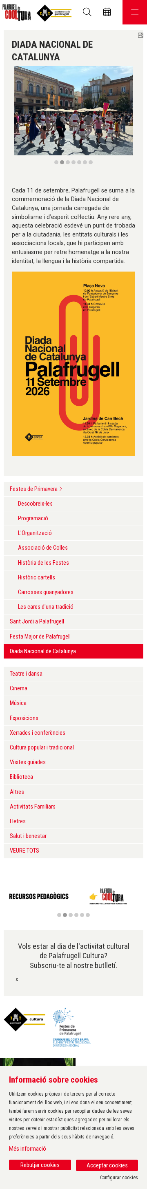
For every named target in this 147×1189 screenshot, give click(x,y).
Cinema (18, 688)
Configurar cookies (119, 1177)
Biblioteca (21, 777)
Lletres (18, 821)
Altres (17, 792)
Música (18, 703)
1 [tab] (56, 162)
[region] (73, 116)
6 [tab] (85, 162)
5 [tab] (79, 162)
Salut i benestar (28, 836)
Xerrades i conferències (37, 732)
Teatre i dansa (26, 673)
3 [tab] (68, 162)
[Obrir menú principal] (134, 12)
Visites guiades (28, 762)
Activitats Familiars (33, 806)
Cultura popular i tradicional (42, 747)
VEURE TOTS (24, 850)
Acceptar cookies (107, 1165)
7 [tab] (91, 162)
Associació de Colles (43, 547)
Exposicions (24, 718)
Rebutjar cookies (40, 1165)
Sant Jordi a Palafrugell (37, 621)
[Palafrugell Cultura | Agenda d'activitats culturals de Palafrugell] (35, 12)
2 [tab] (62, 162)
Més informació (27, 1148)
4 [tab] (73, 162)
